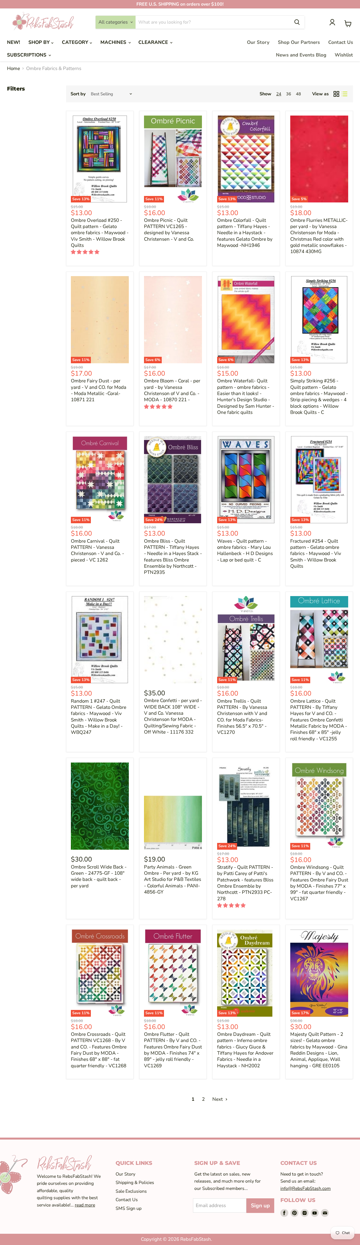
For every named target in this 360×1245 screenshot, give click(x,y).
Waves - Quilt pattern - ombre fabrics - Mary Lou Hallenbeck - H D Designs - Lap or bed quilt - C (245, 550)
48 (298, 94)
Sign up (260, 1205)
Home (13, 68)
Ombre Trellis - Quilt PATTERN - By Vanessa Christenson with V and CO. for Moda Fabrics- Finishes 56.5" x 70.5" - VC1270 (242, 717)
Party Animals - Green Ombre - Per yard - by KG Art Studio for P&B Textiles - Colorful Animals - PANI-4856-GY (172, 879)
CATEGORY (76, 42)
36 (288, 94)
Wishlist (344, 55)
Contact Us (340, 42)
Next (218, 1099)
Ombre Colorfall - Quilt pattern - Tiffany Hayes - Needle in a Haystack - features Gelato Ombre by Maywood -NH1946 (245, 233)
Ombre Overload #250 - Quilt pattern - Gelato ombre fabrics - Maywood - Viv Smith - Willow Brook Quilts (100, 233)
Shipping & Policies (135, 1182)
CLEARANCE (153, 42)
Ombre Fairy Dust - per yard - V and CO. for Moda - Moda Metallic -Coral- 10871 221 (98, 390)
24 (278, 94)
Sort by (78, 93)
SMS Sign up (128, 1208)
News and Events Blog (301, 55)
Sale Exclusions (131, 1191)
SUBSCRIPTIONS (27, 55)
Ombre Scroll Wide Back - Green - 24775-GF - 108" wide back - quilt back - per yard (99, 876)
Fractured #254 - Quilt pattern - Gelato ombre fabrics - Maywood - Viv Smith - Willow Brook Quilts (315, 553)
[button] (85, 252)
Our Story (258, 42)
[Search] (297, 22)
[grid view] (336, 94)
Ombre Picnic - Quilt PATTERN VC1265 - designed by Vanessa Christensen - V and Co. (169, 229)
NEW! (13, 42)
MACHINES (114, 42)
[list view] (345, 94)
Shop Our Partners (299, 42)
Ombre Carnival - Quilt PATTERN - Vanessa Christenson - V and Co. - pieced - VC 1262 (97, 550)
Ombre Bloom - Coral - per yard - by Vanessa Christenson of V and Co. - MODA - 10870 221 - (172, 390)
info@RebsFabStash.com (305, 1188)
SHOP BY (39, 42)
